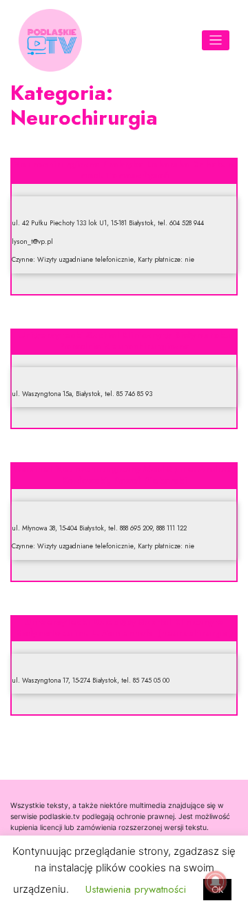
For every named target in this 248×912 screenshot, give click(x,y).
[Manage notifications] (216, 882)
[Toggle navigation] (216, 40)
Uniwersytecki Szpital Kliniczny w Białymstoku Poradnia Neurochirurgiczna (124, 341)
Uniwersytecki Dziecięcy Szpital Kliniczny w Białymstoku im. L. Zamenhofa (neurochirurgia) (124, 627)
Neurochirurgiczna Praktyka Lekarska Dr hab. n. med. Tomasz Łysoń (124, 170)
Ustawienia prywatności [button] (135, 889)
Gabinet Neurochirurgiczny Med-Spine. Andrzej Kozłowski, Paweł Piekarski (124, 474)
